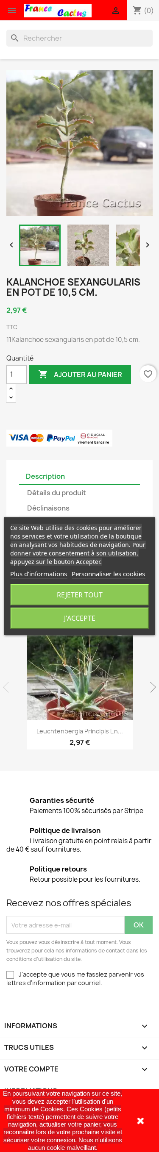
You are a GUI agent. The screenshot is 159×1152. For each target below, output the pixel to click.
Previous (8, 687)
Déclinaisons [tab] (48, 508)
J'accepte (79, 618)
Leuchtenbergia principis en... (79, 731)
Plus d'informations (38, 573)
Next (150, 687)
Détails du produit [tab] (56, 492)
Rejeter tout (80, 595)
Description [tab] (45, 476)
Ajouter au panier (80, 374)
